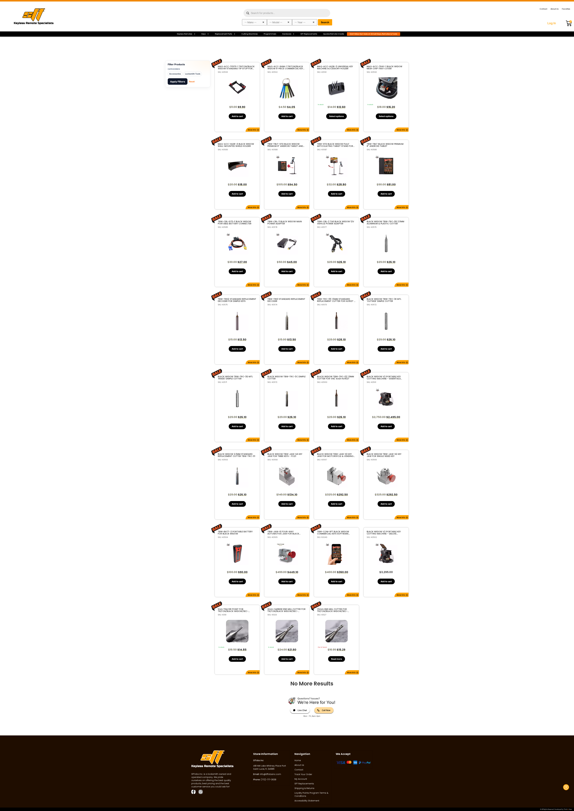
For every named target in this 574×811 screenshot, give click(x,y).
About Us (555, 9)
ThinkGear (568, 809)
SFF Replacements (308, 34)
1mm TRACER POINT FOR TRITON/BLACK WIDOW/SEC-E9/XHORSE (233, 610)
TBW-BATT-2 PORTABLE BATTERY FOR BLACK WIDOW (235, 533)
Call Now (326, 710)
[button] (253, 130)
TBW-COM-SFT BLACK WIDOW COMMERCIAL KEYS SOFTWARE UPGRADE (333, 533)
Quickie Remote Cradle (333, 34)
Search (325, 22)
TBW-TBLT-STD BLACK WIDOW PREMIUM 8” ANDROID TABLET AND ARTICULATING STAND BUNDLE (285, 145)
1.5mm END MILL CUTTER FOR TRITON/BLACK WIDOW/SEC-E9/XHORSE (332, 610)
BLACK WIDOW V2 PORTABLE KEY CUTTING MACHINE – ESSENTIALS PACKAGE (384, 377)
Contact (543, 9)
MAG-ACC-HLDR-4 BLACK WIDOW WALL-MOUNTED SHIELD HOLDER (236, 145)
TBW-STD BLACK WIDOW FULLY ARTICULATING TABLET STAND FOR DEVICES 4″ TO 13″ (335, 145)
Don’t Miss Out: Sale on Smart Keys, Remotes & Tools (373, 34)
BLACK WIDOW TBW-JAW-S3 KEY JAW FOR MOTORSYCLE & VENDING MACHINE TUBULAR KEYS (335, 455)
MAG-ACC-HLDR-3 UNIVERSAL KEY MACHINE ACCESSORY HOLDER (335, 67)
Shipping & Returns (304, 788)
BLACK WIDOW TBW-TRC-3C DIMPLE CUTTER (286, 377)
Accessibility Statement (306, 800)
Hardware (286, 34)
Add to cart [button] (237, 116)
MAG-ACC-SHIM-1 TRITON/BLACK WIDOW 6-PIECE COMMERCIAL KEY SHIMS (285, 67)
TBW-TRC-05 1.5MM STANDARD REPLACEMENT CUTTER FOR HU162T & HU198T (336, 300)
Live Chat (302, 710)
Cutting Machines (249, 34)
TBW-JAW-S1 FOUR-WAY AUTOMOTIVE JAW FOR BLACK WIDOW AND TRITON (283, 533)
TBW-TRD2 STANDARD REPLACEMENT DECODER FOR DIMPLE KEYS (237, 300)
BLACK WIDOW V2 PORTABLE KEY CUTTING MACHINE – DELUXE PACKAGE (384, 533)
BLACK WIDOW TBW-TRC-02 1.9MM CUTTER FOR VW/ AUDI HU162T (335, 377)
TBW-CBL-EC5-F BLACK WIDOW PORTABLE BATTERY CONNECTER (234, 222)
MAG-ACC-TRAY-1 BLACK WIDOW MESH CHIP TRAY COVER (384, 67)
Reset (192, 81)
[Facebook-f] (193, 792)
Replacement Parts (223, 34)
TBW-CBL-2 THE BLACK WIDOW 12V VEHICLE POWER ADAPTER (335, 222)
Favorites (566, 9)
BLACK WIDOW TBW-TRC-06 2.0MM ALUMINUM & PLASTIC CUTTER (385, 222)
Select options (336, 116)
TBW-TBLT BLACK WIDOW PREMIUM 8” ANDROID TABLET (385, 145)
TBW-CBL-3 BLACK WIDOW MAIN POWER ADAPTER (284, 222)
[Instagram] (201, 792)
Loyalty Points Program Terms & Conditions (311, 794)
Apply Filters (177, 81)
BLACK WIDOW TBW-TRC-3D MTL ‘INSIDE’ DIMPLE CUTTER (235, 377)
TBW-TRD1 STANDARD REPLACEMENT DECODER (286, 300)
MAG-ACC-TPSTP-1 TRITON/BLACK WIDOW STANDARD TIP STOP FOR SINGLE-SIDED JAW (236, 67)
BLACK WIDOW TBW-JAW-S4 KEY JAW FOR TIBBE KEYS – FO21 (284, 455)
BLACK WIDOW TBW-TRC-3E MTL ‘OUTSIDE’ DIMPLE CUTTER (384, 300)
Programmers (270, 34)
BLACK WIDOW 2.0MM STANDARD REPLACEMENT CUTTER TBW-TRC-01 (236, 455)
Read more (336, 659)
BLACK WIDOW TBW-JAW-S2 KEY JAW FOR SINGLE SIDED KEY (384, 455)
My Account (300, 778)
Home (297, 760)
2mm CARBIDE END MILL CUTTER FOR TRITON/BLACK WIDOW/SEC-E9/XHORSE (286, 610)
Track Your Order (303, 774)
